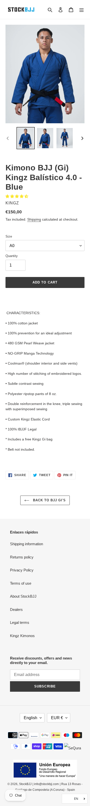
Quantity (12, 256)
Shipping (34, 219)
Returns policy (22, 557)
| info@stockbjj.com (45, 784)
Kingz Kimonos (22, 636)
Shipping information (26, 544)
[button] (17, 196)
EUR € (57, 718)
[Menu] (81, 9)
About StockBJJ (23, 596)
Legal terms (19, 622)
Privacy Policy (22, 570)
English (30, 718)
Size (9, 236)
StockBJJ (25, 784)
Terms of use (20, 583)
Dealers (16, 609)
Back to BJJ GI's (49, 500)
